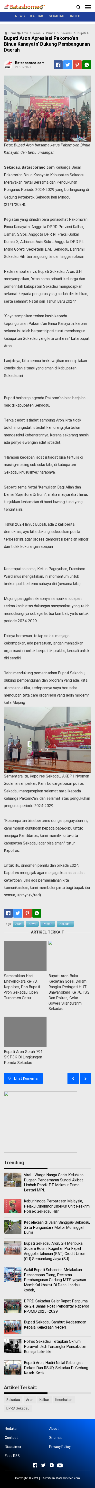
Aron (18, 924)
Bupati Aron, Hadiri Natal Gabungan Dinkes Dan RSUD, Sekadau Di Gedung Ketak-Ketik (56, 1367)
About (54, 1429)
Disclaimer (13, 1447)
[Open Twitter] (43, 1465)
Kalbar (44, 1400)
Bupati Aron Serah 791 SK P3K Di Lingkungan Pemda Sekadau (23, 1057)
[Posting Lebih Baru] (85, 1078)
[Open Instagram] (52, 1465)
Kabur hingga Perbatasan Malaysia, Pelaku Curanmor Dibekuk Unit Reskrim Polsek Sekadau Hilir (57, 1206)
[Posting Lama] (73, 1078)
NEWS (20, 16)
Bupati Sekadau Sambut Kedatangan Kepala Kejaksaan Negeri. (55, 1325)
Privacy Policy (60, 1447)
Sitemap (56, 1438)
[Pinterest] (77, 64)
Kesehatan (63, 1400)
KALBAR (36, 16)
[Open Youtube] (60, 1465)
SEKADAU (56, 16)
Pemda (47, 924)
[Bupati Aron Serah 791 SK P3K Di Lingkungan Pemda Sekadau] (25, 1032)
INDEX (75, 16)
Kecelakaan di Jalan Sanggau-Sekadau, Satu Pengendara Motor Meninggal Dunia (57, 1227)
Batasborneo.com (68, 1478)
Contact (11, 1438)
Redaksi (11, 1429)
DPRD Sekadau (17, 1408)
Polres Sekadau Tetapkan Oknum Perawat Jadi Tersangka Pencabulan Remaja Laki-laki (55, 1346)
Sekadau (65, 924)
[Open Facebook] (35, 1465)
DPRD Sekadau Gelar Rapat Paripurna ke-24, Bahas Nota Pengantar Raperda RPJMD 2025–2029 (56, 1306)
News (32, 924)
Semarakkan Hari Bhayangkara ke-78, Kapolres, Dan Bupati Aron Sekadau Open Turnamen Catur (22, 987)
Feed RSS (12, 1456)
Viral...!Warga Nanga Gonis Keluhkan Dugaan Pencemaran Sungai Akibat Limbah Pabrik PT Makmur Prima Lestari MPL (54, 1182)
